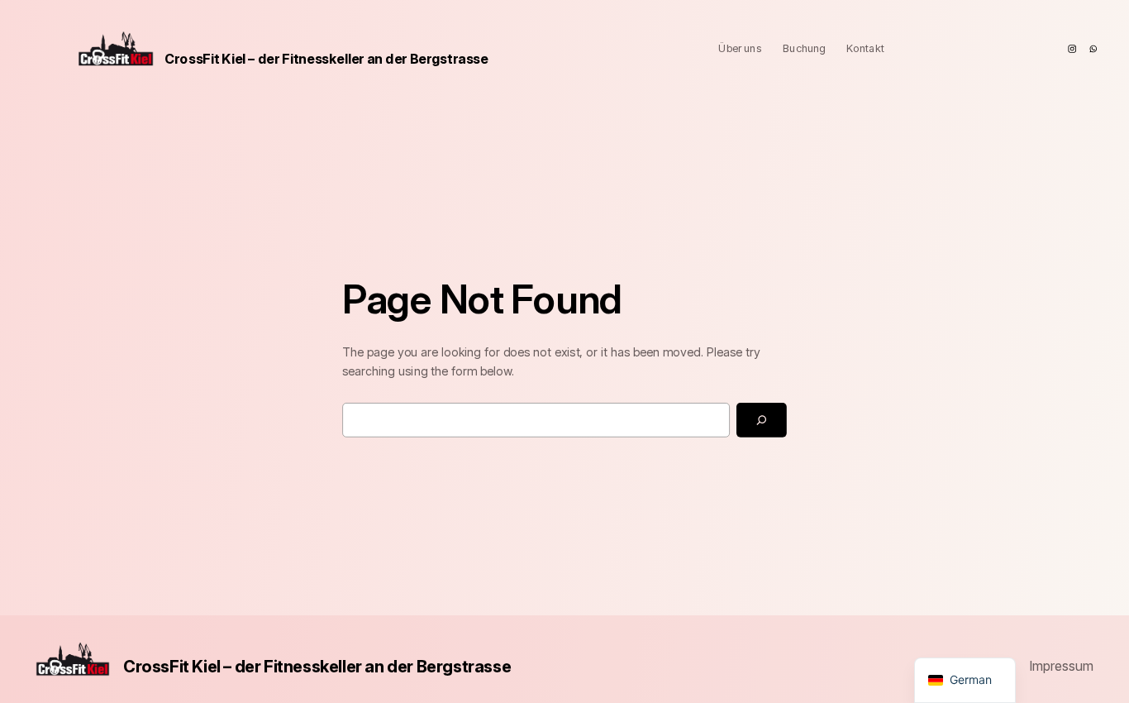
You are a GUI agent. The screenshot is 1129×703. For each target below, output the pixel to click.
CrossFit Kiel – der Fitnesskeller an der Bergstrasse (326, 58)
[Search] (761, 419)
